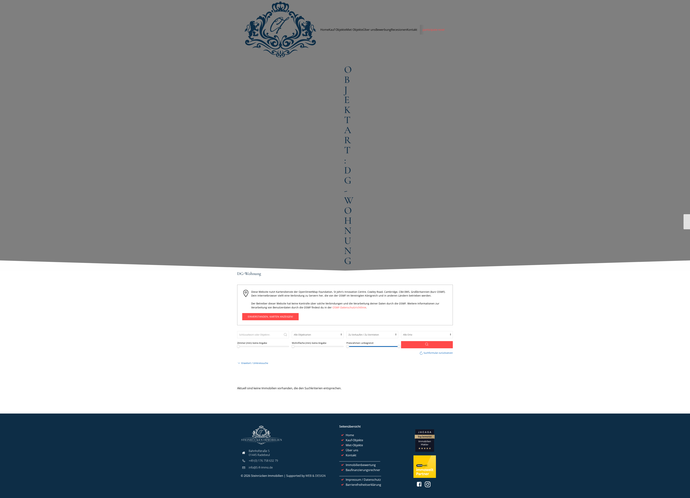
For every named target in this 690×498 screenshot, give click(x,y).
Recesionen (399, 30)
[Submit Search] (285, 334)
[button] (252, 363)
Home (324, 30)
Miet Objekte (354, 30)
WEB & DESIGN (315, 476)
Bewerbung (383, 30)
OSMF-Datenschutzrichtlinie (349, 307)
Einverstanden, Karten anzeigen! (270, 316)
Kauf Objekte (337, 30)
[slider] (238, 346)
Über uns (369, 30)
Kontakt (412, 30)
